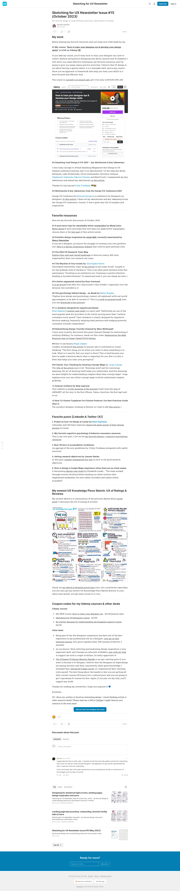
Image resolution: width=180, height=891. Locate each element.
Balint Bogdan (107, 293)
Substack (80, 887)
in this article (97, 180)
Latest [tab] (60, 787)
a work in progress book (109, 299)
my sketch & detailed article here (78, 587)
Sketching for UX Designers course (73, 618)
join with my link (117, 652)
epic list (59, 448)
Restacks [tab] (66, 739)
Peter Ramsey (58, 311)
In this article (69, 199)
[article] (90, 799)
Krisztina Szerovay (63, 25)
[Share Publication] (154, 4)
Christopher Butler (95, 263)
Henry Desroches (60, 240)
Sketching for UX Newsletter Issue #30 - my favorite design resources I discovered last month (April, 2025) (77, 818)
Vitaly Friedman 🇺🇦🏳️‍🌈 (85, 185)
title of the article (65, 368)
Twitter (99, 700)
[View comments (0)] (72, 805)
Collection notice (105, 876)
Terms (96, 876)
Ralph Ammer (80, 343)
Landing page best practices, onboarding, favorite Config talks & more (79, 813)
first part (75, 232)
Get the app (100, 881)
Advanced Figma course (82, 668)
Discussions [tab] (68, 787)
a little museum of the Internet (83, 389)
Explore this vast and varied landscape (71, 255)
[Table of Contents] (2, 445)
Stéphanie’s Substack (62, 177)
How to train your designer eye (87, 614)
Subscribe (163, 4)
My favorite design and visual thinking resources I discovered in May (76, 833)
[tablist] (61, 739)
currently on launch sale (78, 79)
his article (90, 266)
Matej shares (58, 228)
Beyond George (84, 196)
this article (78, 346)
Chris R (59, 758)
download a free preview (72, 302)
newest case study (76, 311)
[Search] (150, 4)
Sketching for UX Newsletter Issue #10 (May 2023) (76, 830)
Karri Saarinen (99, 421)
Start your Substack (84, 881)
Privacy (90, 876)
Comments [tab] (57, 739)
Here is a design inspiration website (74, 246)
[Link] (49, 37)
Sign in (173, 4)
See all (56, 845)
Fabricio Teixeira (82, 177)
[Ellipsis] (127, 758)
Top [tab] (54, 787)
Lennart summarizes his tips (78, 459)
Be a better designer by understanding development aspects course (89, 622)
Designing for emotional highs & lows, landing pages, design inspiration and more (77, 794)
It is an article (59, 284)
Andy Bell (91, 237)
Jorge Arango (115, 364)
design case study (75, 471)
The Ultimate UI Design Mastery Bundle (75, 659)
